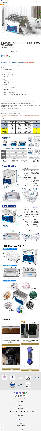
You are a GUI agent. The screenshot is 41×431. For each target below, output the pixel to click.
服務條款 (17, 425)
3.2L (16, 51)
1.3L (11, 51)
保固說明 (20, 405)
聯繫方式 (20, 425)
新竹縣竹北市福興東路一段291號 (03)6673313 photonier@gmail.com (20, 404)
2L (13, 51)
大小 (1, 51)
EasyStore (26, 398)
